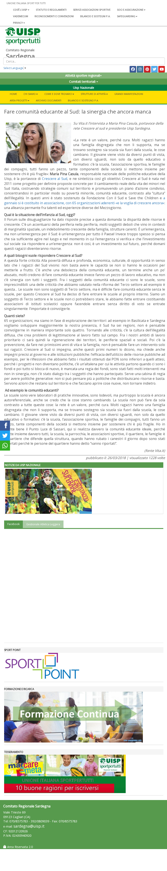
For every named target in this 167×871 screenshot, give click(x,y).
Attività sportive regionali (82, 75)
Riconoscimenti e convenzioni (54, 16)
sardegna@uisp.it (29, 826)
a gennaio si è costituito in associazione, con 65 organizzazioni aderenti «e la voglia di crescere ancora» (84, 200)
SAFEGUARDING (126, 16)
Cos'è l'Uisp (20, 9)
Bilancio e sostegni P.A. (95, 16)
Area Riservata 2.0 (19, 847)
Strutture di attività (93, 93)
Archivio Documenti (48, 100)
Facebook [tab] (13, 524)
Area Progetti (18, 100)
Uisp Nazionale (83, 88)
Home (13, 93)
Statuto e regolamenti (51, 9)
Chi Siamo (29, 93)
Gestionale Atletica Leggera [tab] (43, 524)
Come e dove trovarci (58, 93)
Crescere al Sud (54, 178)
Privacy (18, 22)
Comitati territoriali (82, 81)
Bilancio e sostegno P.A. (83, 100)
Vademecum (20, 16)
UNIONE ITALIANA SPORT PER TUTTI (26, 3)
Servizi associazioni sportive (91, 9)
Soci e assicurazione (130, 9)
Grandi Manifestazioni (128, 93)
